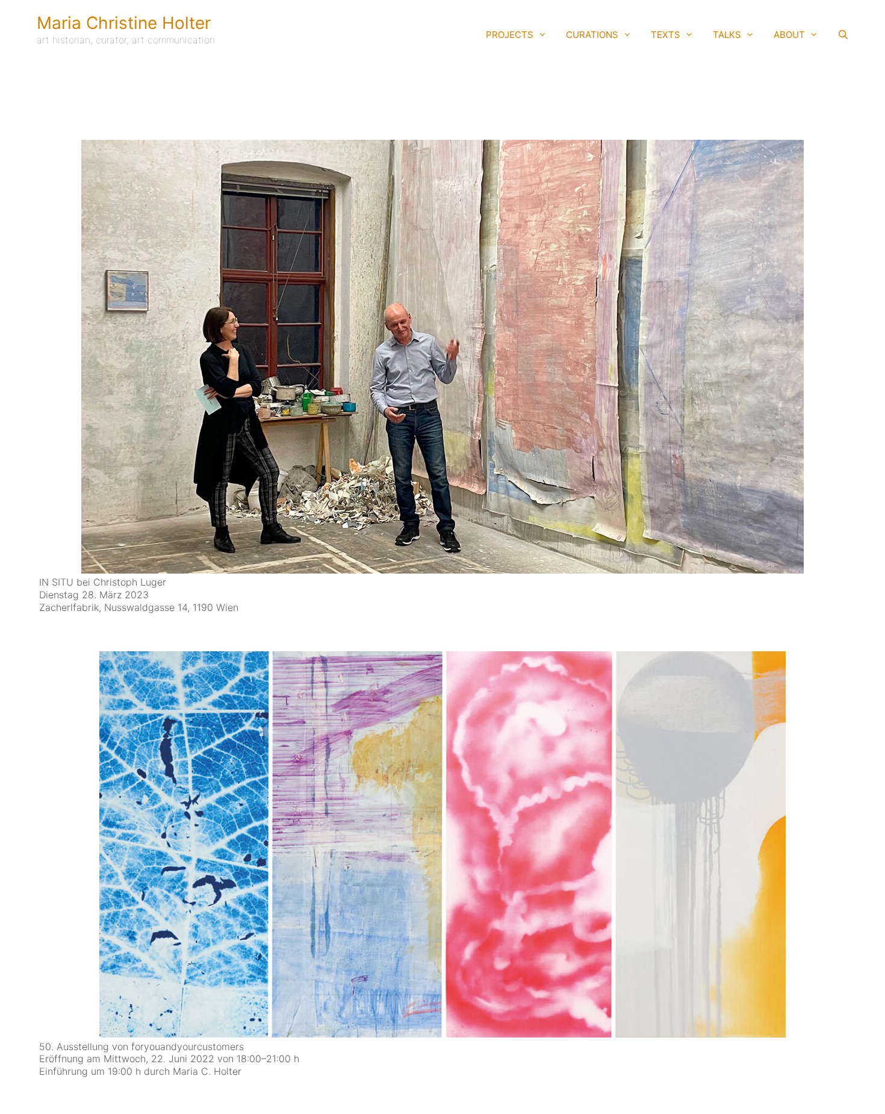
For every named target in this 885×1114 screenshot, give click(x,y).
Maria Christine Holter (124, 23)
